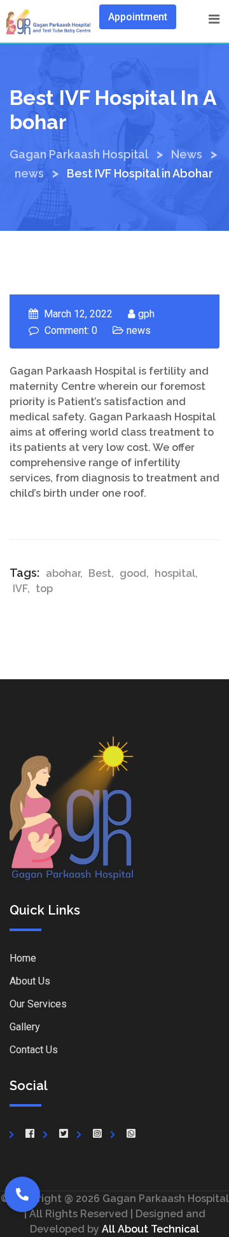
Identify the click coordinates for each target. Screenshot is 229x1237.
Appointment (137, 17)
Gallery (25, 1027)
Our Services (38, 1004)
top (44, 589)
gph (146, 314)
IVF (20, 589)
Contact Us (34, 1050)
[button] (22, 1194)
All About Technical (150, 1229)
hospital (175, 573)
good (133, 573)
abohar (63, 573)
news (139, 330)
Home (23, 958)
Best (99, 573)
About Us (30, 981)
